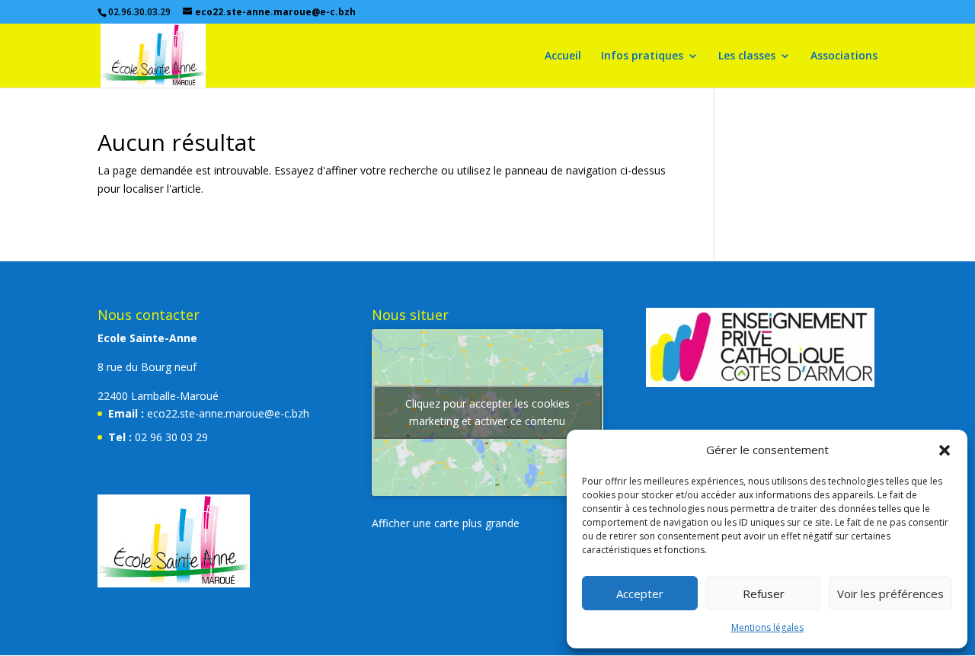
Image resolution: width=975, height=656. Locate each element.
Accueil (563, 56)
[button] (944, 450)
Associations (844, 56)
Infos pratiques (642, 56)
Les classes (746, 56)
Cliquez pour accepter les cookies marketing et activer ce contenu (487, 412)
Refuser (764, 593)
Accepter (639, 593)
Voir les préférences (890, 593)
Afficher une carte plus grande (445, 523)
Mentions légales (767, 627)
